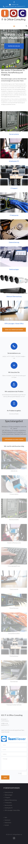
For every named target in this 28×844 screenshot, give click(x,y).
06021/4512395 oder (11, 6)
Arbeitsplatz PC (14, 161)
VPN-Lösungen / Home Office (14, 323)
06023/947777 (21, 6)
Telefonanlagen (14, 269)
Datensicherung (14, 242)
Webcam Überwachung (14, 296)
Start (6, 817)
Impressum (7, 820)
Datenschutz (8, 822)
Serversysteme (14, 134)
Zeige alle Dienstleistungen (14, 329)
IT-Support (14, 188)
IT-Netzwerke (14, 215)
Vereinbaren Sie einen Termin (14, 439)
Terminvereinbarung (14, 63)
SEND (5, 777)
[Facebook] (14, 2)
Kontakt (7, 825)
